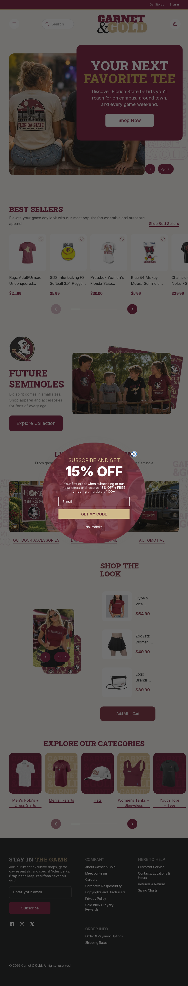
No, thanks (94, 527)
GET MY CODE (94, 514)
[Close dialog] (134, 454)
